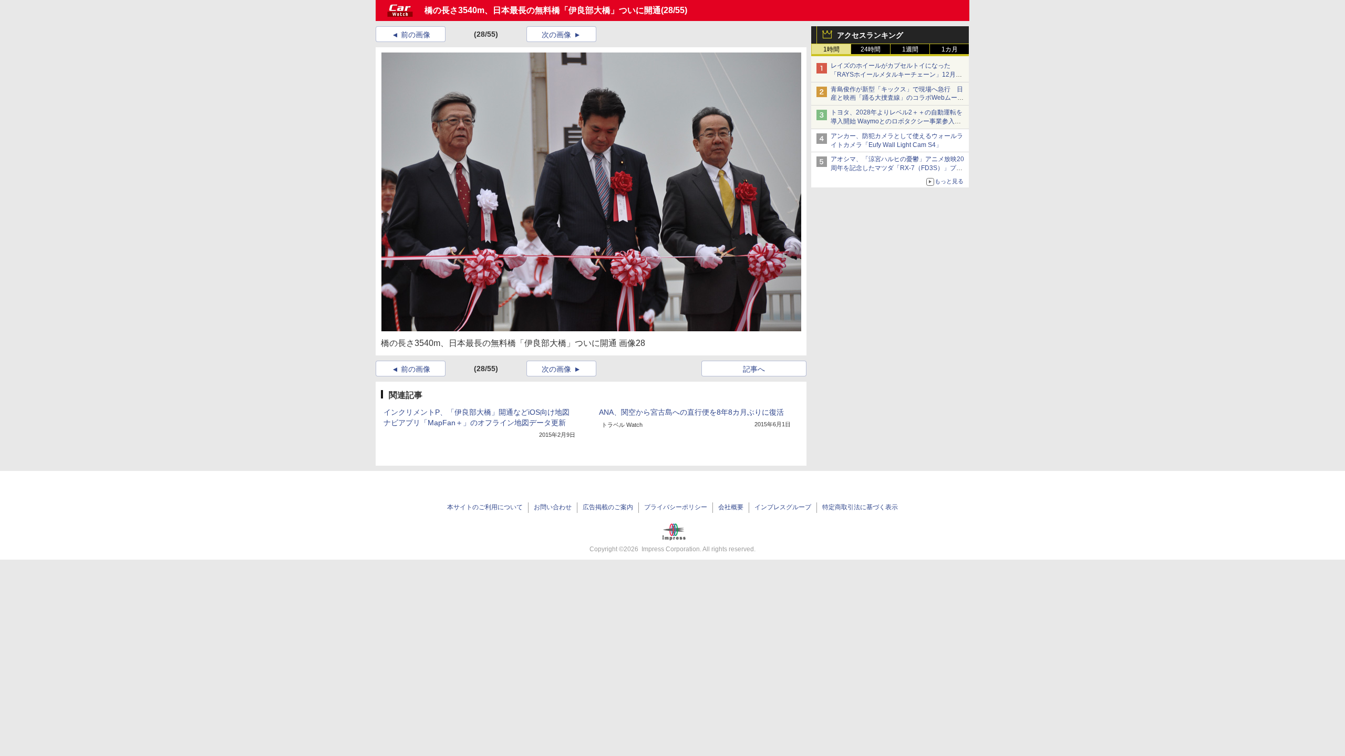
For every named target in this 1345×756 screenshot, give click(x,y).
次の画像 (556, 34)
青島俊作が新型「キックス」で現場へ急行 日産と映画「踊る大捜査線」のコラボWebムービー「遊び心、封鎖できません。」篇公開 (897, 98)
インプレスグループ (782, 507)
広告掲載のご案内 (608, 507)
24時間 (871, 49)
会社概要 (730, 507)
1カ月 (950, 49)
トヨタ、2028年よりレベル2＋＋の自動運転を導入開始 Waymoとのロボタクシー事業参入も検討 (897, 121)
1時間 (831, 49)
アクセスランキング (870, 35)
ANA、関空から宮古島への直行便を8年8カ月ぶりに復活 (691, 412)
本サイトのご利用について (485, 507)
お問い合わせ (553, 507)
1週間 (910, 49)
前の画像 (415, 34)
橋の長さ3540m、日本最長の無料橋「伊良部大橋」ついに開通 (543, 10)
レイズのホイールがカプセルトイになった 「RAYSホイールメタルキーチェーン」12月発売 (896, 74)
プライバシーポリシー (675, 507)
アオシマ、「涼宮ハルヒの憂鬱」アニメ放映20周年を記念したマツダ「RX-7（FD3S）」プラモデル (897, 168)
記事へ (754, 369)
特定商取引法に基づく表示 (860, 507)
